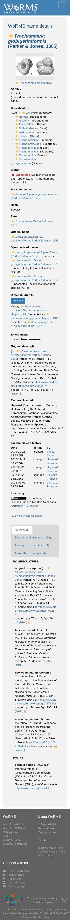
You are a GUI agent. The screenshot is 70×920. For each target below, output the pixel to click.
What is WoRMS (13, 824)
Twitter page (16, 874)
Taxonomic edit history (26, 442)
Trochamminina (28, 139)
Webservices (46, 855)
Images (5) (39, 553)
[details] (15, 393)
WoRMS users (12, 839)
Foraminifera (27, 124)
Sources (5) (22, 529)
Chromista (32, 112)
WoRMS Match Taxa (50, 847)
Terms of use (46, 828)
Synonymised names (24, 247)
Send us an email (19, 870)
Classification (20, 108)
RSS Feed (15, 878)
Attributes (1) (41, 545)
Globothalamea (28, 128)
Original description (24, 346)
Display (17, 300)
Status (15, 169)
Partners (8, 836)
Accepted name (21, 189)
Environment (19, 334)
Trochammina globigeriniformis (38, 82)
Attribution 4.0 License (24, 505)
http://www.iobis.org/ (27, 788)
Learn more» (65, 900)
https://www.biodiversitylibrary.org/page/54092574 (35, 610)
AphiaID (16, 88)
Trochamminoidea (30, 143)
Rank (14, 204)
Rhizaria (24, 120)
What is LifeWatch (14, 828)
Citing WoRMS (47, 824)
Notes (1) (21, 545)
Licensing (17, 493)
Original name (20, 231)
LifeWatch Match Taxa (51, 851)
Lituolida (24, 136)
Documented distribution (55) (33, 537)
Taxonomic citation (23, 400)
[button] (11, 35)
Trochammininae (29, 151)
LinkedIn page (17, 882)
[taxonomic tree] (19, 515)
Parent (15, 216)
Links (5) (20, 553)
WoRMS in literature (15, 843)
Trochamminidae (29, 147)
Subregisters (10, 832)
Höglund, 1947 (30, 310)
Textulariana (26, 132)
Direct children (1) (23, 294)
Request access (48, 832)
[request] (20, 750)
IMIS (49, 660)
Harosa (23, 116)
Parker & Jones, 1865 (31, 354)
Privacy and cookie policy (35, 917)
